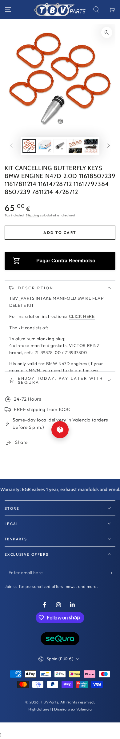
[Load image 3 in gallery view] (60, 146)
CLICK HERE (82, 316)
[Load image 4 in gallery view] (75, 146)
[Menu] (8, 9)
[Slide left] (11, 146)
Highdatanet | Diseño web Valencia (60, 709)
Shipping (32, 215)
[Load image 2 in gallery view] (44, 146)
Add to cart (59, 232)
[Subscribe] (111, 573)
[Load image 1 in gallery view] (29, 146)
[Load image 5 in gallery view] (91, 146)
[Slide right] (108, 146)
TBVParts (49, 702)
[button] (96, 9)
